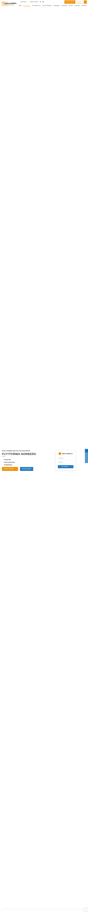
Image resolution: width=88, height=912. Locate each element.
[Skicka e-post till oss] (86, 458)
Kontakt (84, 5)
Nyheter (77, 5)
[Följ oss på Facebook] (86, 461)
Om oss (71, 5)
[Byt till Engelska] (40, 2)
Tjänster (64, 5)
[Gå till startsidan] (9, 4)
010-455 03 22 (23, 1)
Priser (80, 1)
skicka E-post (34, 1)
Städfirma (56, 5)
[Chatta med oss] (85, 1)
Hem (20, 5)
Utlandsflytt (36, 5)
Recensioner (26, 468)
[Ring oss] (86, 454)
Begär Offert (70, 1)
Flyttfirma (26, 5)
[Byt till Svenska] (43, 2)
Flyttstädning (47, 5)
